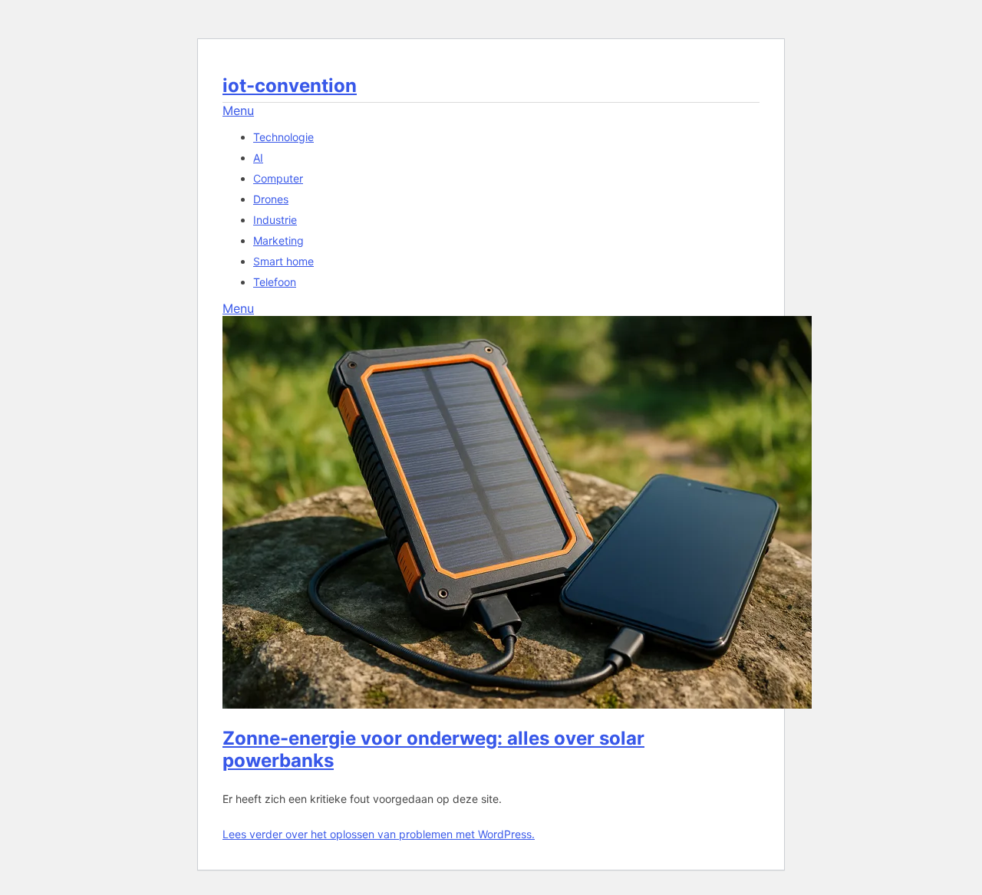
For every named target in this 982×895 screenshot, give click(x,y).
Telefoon (274, 281)
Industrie (275, 219)
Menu (238, 110)
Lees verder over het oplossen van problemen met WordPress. (378, 834)
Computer (278, 178)
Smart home (283, 261)
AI (258, 157)
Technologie (283, 136)
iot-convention (289, 85)
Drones (270, 199)
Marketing (278, 240)
